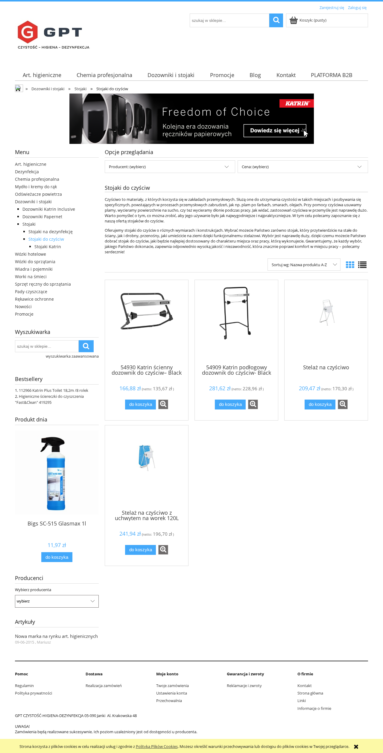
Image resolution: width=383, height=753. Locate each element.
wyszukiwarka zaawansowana (72, 356)
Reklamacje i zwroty (244, 685)
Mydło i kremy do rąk (36, 186)
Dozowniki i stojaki (33, 201)
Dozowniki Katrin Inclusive (48, 209)
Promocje (24, 314)
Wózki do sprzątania (35, 261)
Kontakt (304, 685)
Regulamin (24, 685)
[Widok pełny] (362, 264)
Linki (301, 700)
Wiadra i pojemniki (34, 269)
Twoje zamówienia (172, 685)
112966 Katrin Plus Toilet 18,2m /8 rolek (53, 390)
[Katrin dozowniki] (191, 118)
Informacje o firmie (314, 708)
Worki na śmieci (31, 276)
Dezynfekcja (27, 171)
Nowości (23, 306)
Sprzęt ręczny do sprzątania (43, 284)
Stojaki (29, 224)
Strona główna (310, 693)
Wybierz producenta (33, 590)
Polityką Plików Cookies (157, 746)
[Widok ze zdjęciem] (350, 264)
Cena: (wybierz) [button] (255, 166)
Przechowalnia (169, 700)
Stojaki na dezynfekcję (50, 231)
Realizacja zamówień (104, 685)
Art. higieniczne (30, 164)
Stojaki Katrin (47, 246)
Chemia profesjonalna (37, 179)
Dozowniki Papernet (42, 216)
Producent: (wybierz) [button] (127, 166)
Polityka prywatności (33, 693)
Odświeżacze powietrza (38, 194)
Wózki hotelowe (30, 254)
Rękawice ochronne (34, 299)
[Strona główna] (55, 37)
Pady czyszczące (31, 291)
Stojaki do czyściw (46, 239)
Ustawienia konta (171, 693)
